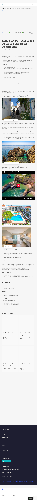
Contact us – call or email (6, 458)
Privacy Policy (14, 476)
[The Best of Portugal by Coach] (10, 354)
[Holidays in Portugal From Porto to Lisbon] (10, 323)
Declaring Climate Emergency (6, 450)
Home (3, 8)
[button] (34, 4)
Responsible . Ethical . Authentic (18, 2)
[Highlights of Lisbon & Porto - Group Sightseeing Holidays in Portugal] (26, 323)
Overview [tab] (14, 83)
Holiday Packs (7, 8)
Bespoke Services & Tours (6, 437)
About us (3, 445)
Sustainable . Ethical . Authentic (7, 480)
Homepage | (4, 476)
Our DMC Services (5, 439)
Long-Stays (12, 8)
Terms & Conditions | (9, 476)
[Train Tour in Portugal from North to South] (26, 354)
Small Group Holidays (5, 429)
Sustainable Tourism (5, 447)
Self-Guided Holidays (5, 432)
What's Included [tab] (21, 83)
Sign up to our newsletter (7, 461)
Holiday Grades (4, 453)
